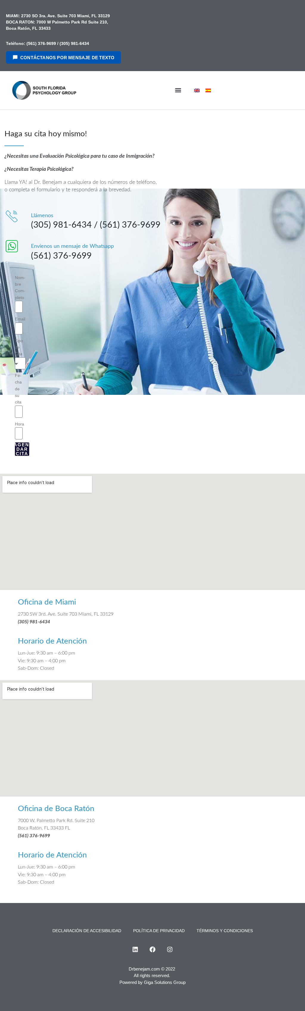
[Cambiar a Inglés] (197, 90)
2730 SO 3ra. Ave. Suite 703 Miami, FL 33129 (65, 15)
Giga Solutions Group (165, 982)
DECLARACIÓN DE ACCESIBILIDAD (86, 930)
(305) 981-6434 (74, 43)
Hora (19, 424)
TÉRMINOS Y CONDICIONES (225, 930)
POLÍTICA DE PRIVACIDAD (159, 930)
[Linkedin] (135, 949)
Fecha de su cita (18, 389)
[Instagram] (170, 949)
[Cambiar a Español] (208, 90)
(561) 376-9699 (41, 43)
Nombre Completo (20, 287)
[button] (178, 90)
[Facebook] (152, 949)
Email (20, 319)
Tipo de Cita (19, 347)
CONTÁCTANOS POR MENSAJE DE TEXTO (67, 57)
